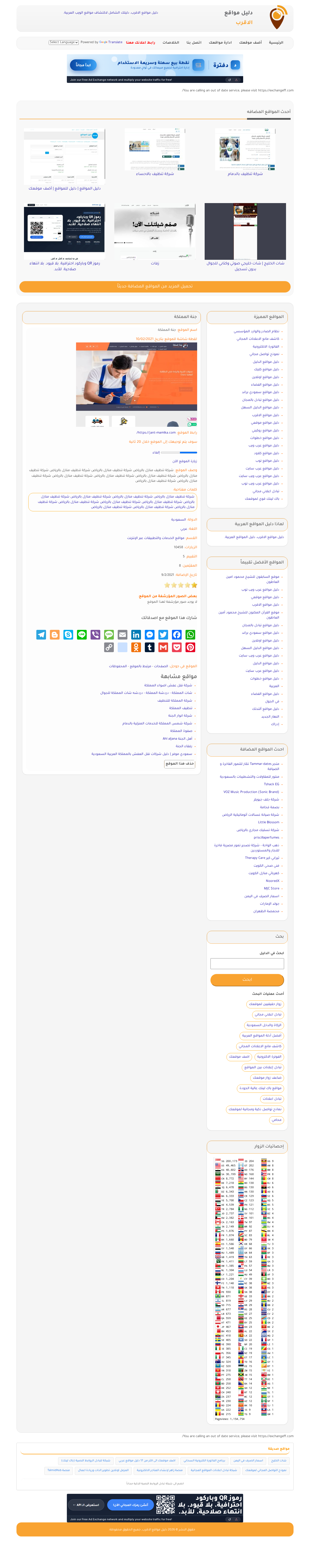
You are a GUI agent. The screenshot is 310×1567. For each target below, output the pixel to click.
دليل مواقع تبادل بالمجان (260, 400)
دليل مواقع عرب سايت (262, 469)
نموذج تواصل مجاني (264, 354)
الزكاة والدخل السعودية (264, 1025)
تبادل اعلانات (272, 1099)
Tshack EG (271, 784)
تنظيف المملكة (180, 708)
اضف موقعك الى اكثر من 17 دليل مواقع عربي (147, 1461)
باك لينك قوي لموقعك (262, 499)
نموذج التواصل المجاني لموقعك (266, 1470)
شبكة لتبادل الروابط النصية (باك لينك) (85, 1461)
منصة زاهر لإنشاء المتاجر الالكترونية (160, 1470)
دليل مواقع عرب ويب (263, 446)
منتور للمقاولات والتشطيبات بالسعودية (249, 777)
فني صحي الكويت (266, 866)
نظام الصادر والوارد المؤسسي (256, 331)
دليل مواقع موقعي (265, 423)
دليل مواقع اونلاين (265, 377)
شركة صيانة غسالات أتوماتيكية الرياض (250, 815)
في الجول (272, 702)
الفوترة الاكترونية (269, 1057)
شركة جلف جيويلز (266, 800)
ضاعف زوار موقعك (267, 1078)
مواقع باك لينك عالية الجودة (260, 1088)
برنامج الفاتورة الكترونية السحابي (204, 1461)
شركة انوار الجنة (180, 716)
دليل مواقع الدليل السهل (260, 408)
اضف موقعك (239, 1057)
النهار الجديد (270, 717)
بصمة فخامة (269, 807)
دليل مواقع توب (267, 461)
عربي (183, 529)
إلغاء (156, 453)
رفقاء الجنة (184, 746)
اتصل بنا (194, 43)
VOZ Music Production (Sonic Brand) (251, 792)
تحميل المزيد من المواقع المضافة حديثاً (155, 287)
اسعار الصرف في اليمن (261, 896)
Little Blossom (268, 822)
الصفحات (161, 666)
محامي (276, 1120)
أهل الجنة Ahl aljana (177, 739)
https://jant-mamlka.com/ (156, 433)
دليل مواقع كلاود (266, 453)
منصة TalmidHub (58, 1470)
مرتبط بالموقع (140, 666)
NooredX (272, 881)
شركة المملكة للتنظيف (174, 701)
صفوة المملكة (181, 731)
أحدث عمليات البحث (268, 994)
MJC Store (271, 889)
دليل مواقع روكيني (265, 431)
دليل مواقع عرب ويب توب (260, 484)
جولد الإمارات (269, 904)
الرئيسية (276, 43)
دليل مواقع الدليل (266, 362)
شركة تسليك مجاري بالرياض (258, 830)
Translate (115, 42)
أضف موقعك (250, 43)
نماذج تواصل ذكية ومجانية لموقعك (255, 1109)
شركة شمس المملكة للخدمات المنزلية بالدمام (157, 724)
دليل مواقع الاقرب (265, 415)
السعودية (178, 520)
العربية (274, 686)
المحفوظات (118, 666)
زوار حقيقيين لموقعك (265, 1004)
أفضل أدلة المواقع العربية (261, 1036)
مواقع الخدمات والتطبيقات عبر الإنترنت (155, 538)
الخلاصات (171, 43)
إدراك (275, 724)
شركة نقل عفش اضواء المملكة (168, 686)
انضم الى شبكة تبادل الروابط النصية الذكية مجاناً (155, 1483)
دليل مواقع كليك (266, 370)
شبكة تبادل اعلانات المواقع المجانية (214, 1470)
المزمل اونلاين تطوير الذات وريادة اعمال (103, 1470)
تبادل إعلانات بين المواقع (262, 1067)
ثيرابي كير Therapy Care (262, 858)
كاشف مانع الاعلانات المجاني (258, 339)
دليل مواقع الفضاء (265, 385)
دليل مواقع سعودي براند (260, 392)
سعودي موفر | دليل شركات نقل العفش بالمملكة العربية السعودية (142, 754)
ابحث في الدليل (272, 953)
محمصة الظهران (266, 911)
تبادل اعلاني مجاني (266, 491)
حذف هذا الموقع (180, 764)
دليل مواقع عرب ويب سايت (259, 476)
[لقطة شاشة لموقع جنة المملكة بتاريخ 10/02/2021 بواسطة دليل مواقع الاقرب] (136, 385)
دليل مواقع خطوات (264, 438)
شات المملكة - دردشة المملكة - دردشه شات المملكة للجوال (146, 693)
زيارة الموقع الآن (184, 461)
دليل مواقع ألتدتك (265, 709)
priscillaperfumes (266, 838)
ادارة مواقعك (220, 43)
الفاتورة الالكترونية (266, 347)
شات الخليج (279, 1461)
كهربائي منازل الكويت (263, 873)
